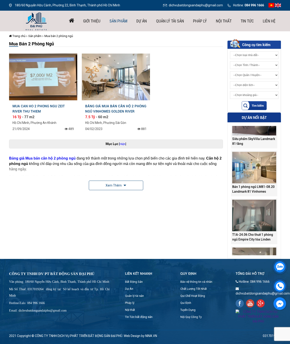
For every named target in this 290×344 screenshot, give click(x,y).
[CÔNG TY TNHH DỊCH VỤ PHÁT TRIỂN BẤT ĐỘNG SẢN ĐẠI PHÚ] (36, 20)
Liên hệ (269, 21)
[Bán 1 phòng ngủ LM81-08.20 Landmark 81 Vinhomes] (254, 162)
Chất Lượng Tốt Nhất (193, 288)
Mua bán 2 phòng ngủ (58, 36)
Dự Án (129, 288)
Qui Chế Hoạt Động (192, 295)
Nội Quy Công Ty (191, 317)
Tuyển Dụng (188, 310)
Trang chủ (18, 36)
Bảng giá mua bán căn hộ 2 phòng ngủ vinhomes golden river (115, 108)
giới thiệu (91, 21)
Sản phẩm (118, 21)
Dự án (141, 21)
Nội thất (224, 21)
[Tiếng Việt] (271, 5)
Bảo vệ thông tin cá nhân (196, 281)
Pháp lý (200, 21)
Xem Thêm (114, 185)
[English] (278, 5)
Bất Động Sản (134, 281)
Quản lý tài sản (170, 21)
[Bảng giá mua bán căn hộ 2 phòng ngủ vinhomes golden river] (116, 77)
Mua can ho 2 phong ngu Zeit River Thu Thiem (38, 108)
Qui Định (185, 303)
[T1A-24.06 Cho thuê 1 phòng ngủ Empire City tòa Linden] (254, 210)
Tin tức (247, 21)
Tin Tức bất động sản (138, 317)
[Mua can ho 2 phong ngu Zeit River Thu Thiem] (43, 77)
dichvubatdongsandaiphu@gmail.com (196, 5)
